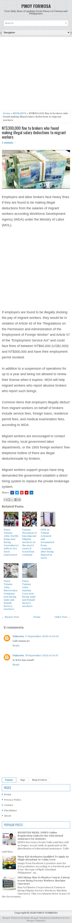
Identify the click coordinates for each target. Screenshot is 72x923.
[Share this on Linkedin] (31, 492)
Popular (9, 780)
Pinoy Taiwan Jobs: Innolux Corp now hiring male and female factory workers (29, 593)
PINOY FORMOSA (36, 6)
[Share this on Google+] (22, 492)
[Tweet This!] (17, 492)
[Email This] (5, 499)
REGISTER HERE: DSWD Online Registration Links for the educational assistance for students (40, 835)
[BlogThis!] (9, 499)
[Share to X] (12, 499)
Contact (8, 805)
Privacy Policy (12, 799)
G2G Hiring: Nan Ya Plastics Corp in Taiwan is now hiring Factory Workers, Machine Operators (44, 880)
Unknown (18, 636)
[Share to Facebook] (16, 499)
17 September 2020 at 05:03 (42, 636)
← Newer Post (10, 617)
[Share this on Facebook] (12, 492)
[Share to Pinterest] (19, 499)
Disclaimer (10, 810)
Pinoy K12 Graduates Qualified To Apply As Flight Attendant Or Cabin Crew (43, 858)
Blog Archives (39, 780)
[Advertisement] (36, 75)
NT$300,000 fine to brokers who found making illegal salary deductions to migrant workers (34, 132)
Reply (16, 645)
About (7, 815)
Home (6, 113)
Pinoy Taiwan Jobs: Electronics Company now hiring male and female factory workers (10, 595)
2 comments (7, 142)
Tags (22, 780)
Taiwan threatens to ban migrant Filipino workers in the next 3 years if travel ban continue (29, 542)
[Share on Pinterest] (26, 492)
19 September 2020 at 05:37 (42, 655)
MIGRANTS (19, 113)
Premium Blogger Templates (35, 918)
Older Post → (62, 617)
